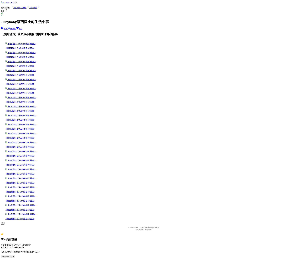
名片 (20, 29)
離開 (12, 256)
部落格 (13, 29)
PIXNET (135, 227)
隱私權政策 (139, 230)
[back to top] (2, 223)
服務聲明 (148, 230)
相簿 (6, 29)
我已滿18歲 (5, 256)
